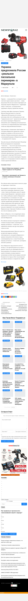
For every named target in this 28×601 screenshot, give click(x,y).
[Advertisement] (14, 14)
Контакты (14, 588)
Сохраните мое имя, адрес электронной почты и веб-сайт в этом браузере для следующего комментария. (14, 437)
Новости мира (5, 63)
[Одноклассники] (4, 297)
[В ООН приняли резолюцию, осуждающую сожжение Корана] (8, 393)
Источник (3, 262)
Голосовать (13, 534)
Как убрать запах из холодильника (9, 560)
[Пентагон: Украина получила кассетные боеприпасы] (20, 343)
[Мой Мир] (6, 297)
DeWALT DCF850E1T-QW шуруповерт (9, 572)
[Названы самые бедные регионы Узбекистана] (8, 343)
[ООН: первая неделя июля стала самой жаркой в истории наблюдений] (20, 393)
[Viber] (12, 297)
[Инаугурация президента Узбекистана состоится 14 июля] (8, 359)
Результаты (5, 534)
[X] (8, 297)
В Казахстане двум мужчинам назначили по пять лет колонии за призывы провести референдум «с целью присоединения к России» (13, 565)
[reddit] (10, 297)
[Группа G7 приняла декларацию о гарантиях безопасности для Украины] (20, 376)
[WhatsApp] (14, 297)
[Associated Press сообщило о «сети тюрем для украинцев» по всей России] (20, 359)
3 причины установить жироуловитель (10, 545)
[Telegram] (16, 297)
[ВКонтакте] (2, 297)
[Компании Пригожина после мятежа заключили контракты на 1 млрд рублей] (8, 376)
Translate (11, 501)
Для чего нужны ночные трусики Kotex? (11, 557)
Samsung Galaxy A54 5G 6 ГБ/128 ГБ (9, 569)
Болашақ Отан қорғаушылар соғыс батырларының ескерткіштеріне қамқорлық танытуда (21, 307)
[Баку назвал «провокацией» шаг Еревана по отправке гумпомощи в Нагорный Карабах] (20, 324)
